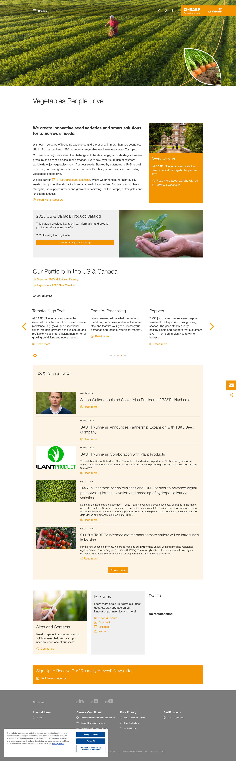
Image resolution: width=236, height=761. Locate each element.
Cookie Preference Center (132, 751)
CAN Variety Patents (157, 751)
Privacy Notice (58, 744)
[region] (56, 743)
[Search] (159, 11)
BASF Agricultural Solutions (73, 179)
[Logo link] (192, 11)
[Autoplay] (35, 355)
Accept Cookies (91, 734)
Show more (118, 570)
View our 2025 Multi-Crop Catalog (57, 279)
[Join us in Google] (109, 702)
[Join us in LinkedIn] (80, 702)
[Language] (166, 11)
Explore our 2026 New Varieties (56, 285)
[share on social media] (231, 395)
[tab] (111, 355)
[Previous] (24, 327)
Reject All (91, 741)
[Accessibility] (172, 11)
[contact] (231, 385)
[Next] (212, 327)
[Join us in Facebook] (94, 702)
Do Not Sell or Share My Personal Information (90, 749)
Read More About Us (50, 199)
